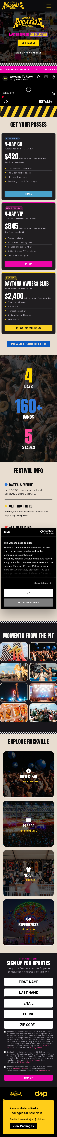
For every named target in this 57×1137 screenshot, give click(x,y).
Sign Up (28, 1077)
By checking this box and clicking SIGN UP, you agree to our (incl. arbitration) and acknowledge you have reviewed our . (29, 1069)
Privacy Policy (35, 1047)
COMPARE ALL (30, 830)
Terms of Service (33, 1060)
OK (28, 592)
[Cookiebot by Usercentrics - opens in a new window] (41, 532)
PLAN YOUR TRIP (30, 781)
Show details (41, 583)
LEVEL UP (30, 929)
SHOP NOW (30, 880)
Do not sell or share (28, 602)
